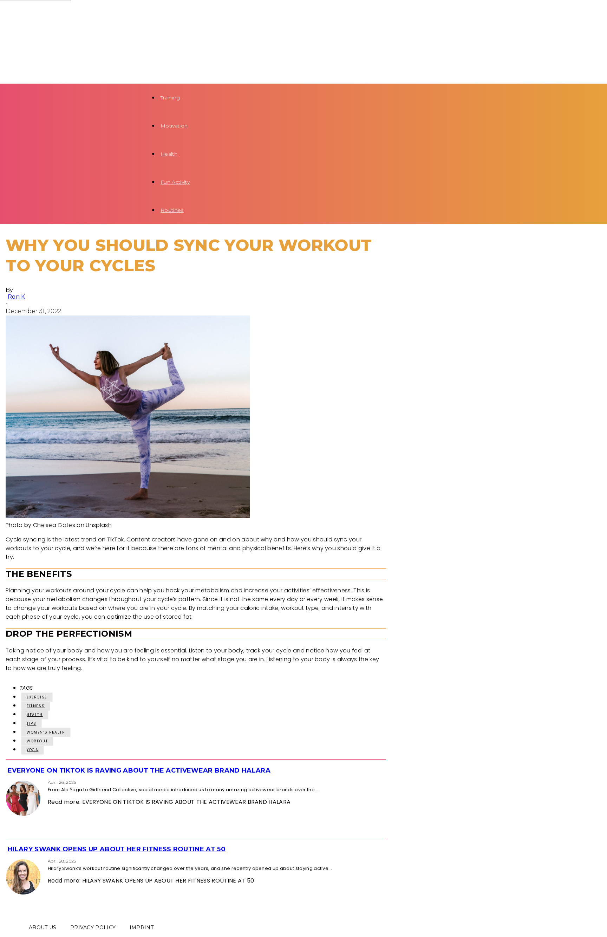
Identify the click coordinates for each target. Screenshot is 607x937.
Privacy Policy (93, 927)
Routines (172, 210)
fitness (36, 706)
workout (37, 741)
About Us (43, 927)
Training (170, 98)
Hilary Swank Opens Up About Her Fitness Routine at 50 (117, 849)
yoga (32, 750)
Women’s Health (46, 732)
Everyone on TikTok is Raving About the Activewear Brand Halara (139, 770)
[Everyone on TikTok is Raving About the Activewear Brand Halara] (8, 781)
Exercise (37, 697)
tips (31, 723)
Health (169, 154)
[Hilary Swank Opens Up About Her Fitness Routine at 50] (8, 860)
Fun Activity (175, 182)
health (35, 714)
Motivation (174, 126)
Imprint (142, 927)
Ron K (16, 296)
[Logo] (60, 13)
